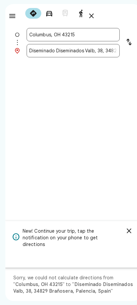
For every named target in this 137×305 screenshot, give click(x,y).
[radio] (33, 13)
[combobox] (73, 34)
